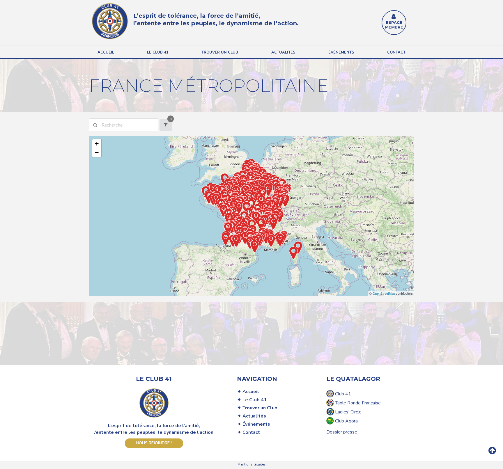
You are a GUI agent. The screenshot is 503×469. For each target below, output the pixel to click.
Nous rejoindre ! (154, 443)
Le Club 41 (254, 400)
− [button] (97, 152)
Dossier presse (341, 432)
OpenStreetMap (384, 293)
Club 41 (342, 394)
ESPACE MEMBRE (394, 24)
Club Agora (346, 421)
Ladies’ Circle (348, 412)
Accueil (106, 52)
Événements (341, 52)
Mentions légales (252, 464)
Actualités (283, 52)
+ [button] (97, 143)
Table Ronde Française (357, 403)
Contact (396, 52)
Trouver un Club (259, 408)
